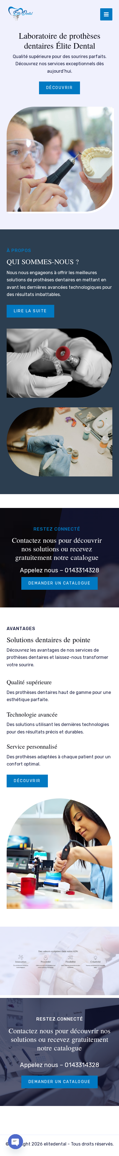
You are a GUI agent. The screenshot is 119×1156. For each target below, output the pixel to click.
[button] (27, 781)
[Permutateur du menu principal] (106, 14)
